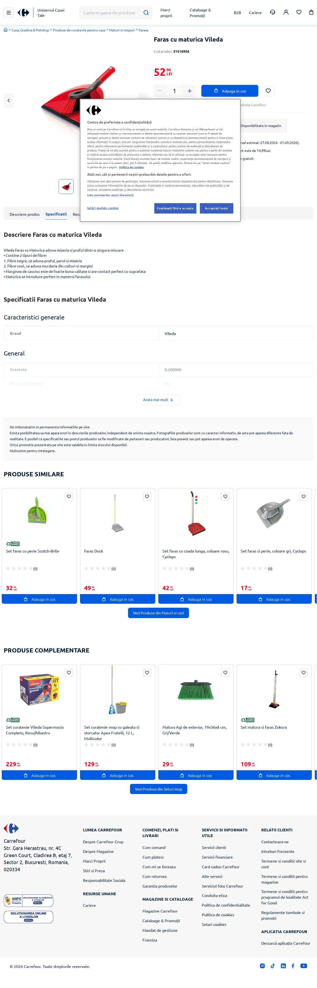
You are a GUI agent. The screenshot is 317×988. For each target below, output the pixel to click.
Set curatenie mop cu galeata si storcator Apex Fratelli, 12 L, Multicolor (111, 732)
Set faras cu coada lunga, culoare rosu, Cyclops (195, 553)
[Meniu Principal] (9, 13)
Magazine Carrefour (160, 910)
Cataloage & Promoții (161, 920)
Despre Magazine (98, 851)
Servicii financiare (217, 856)
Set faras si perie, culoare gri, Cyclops (273, 550)
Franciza (149, 939)
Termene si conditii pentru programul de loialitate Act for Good (284, 897)
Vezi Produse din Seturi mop (158, 789)
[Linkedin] (283, 967)
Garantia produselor (159, 885)
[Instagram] (262, 967)
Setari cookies (214, 924)
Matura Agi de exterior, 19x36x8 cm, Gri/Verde (194, 729)
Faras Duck (93, 550)
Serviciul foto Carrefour (222, 885)
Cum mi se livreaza (159, 866)
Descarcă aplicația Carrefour (285, 942)
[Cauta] (146, 13)
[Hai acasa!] (6, 30)
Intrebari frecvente (277, 851)
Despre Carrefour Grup (103, 841)
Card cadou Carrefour (220, 866)
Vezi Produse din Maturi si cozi (158, 612)
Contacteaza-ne (275, 841)
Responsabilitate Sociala (104, 880)
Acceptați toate (216, 208)
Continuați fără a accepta (175, 208)
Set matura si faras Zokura (264, 726)
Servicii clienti (214, 847)
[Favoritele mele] (298, 12)
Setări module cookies (103, 208)
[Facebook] (293, 967)
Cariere (89, 905)
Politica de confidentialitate (226, 904)
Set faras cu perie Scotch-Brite (32, 550)
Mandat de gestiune (160, 930)
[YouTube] (303, 967)
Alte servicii (212, 876)
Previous (9, 100)
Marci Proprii (94, 860)
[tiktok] (273, 967)
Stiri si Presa (94, 870)
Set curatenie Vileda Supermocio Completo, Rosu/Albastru (35, 729)
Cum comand (153, 847)
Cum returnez (154, 876)
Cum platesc (153, 856)
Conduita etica (214, 895)
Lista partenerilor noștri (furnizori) (110, 195)
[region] (160, 160)
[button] (311, 13)
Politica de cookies (218, 914)
